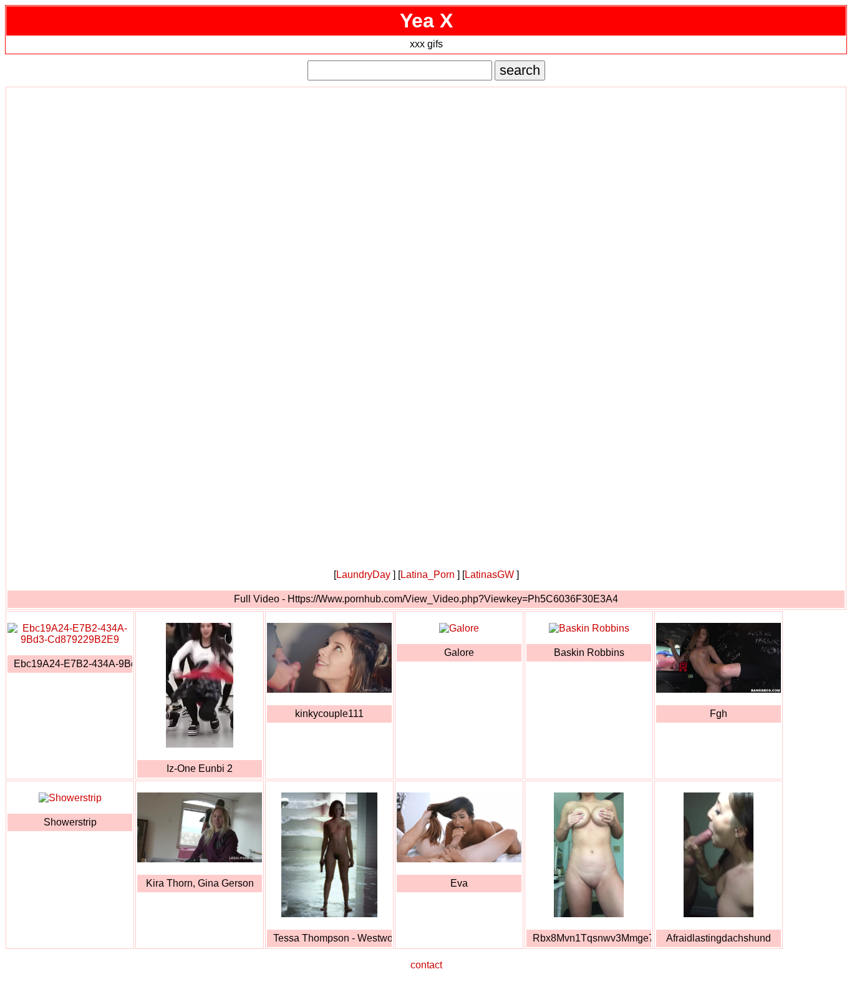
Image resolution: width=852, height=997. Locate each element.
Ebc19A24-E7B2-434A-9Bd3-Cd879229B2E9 (73, 663)
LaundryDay (363, 574)
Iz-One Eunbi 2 (200, 768)
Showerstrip (70, 822)
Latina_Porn (427, 574)
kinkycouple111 (329, 713)
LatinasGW (489, 574)
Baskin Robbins (589, 652)
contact (426, 965)
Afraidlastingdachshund (718, 938)
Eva (459, 883)
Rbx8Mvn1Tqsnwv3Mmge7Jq (592, 938)
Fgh (718, 713)
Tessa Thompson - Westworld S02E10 (332, 938)
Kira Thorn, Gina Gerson (200, 883)
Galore (459, 652)
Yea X (426, 20)
